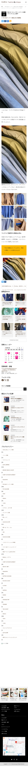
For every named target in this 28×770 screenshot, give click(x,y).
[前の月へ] (16, 348)
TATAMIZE (5, 604)
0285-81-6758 (4, 371)
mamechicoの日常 (6, 522)
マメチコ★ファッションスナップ (9, 547)
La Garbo (4, 585)
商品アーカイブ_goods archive (9, 551)
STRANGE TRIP (6, 599)
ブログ (15, 707)
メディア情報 (4, 711)
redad (4, 493)
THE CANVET (5, 609)
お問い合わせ (16, 711)
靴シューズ (5, 517)
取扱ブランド (16, 705)
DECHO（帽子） (6, 566)
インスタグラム (17, 709)
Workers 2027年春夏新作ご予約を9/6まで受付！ (7, 304)
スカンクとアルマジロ (7, 627)
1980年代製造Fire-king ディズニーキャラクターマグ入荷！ (8, 287)
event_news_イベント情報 (8, 449)
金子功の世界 (5, 632)
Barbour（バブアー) (7, 557)
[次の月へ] (22, 348)
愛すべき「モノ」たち (7, 527)
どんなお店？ (4, 705)
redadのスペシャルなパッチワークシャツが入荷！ (20, 304)
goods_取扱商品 (17, 17)
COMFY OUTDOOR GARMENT (9, 474)
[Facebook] (14, 759)
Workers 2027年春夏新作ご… (17, 398)
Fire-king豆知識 (6, 489)
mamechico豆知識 (6, 536)
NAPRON (5, 590)
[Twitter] (11, 759)
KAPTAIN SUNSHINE (7, 576)
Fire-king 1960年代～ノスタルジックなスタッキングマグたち (20, 287)
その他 (4, 503)
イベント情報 (5, 455)
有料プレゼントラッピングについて (10, 637)
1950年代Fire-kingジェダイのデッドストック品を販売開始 (7, 318)
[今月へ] (19, 348)
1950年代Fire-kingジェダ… (16, 417)
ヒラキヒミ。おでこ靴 (7, 507)
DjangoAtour (5, 479)
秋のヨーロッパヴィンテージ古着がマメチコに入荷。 (7, 333)
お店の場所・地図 (5, 707)
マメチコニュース (6, 459)
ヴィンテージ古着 (6, 512)
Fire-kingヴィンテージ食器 (8, 17)
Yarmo (4, 618)
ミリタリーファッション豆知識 (9, 542)
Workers (4, 498)
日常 (3, 532)
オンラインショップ (5, 709)
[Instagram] (16, 759)
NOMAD (4, 595)
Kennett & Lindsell (6, 580)
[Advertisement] (14, 660)
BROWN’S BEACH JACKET (8, 470)
